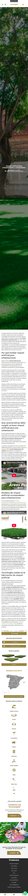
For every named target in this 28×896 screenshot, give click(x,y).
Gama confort (14, 868)
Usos (14, 873)
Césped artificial (10, 171)
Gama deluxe (14, 866)
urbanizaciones (5, 362)
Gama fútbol (14, 877)
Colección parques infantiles (14, 887)
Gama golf (14, 882)
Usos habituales (19, 171)
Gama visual (14, 870)
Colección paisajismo (14, 863)
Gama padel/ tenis (14, 880)
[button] (2, 4)
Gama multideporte (14, 884)
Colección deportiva (14, 875)
